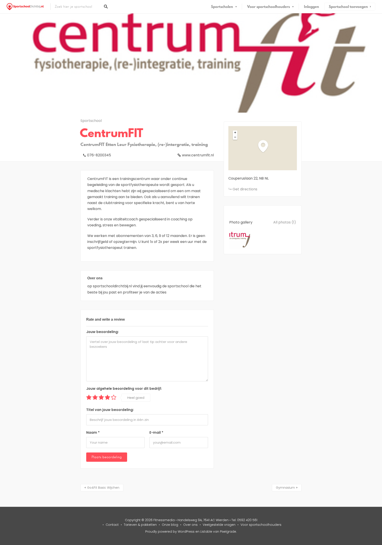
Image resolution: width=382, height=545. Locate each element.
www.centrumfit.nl (198, 155)
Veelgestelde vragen (219, 524)
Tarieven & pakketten (140, 524)
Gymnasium (285, 487)
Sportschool (91, 120)
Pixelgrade (228, 531)
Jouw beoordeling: (102, 331)
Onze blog (170, 524)
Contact (112, 524)
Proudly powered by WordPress (170, 531)
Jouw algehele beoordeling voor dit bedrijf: (124, 388)
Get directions (245, 189)
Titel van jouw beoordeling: (110, 409)
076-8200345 (99, 155)
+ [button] (235, 132)
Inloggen (311, 6)
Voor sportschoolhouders (268, 6)
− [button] (235, 137)
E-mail (156, 432)
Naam (93, 432)
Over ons (190, 524)
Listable (206, 531)
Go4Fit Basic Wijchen (103, 487)
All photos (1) (284, 222)
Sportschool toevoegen (348, 6)
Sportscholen (222, 6)
